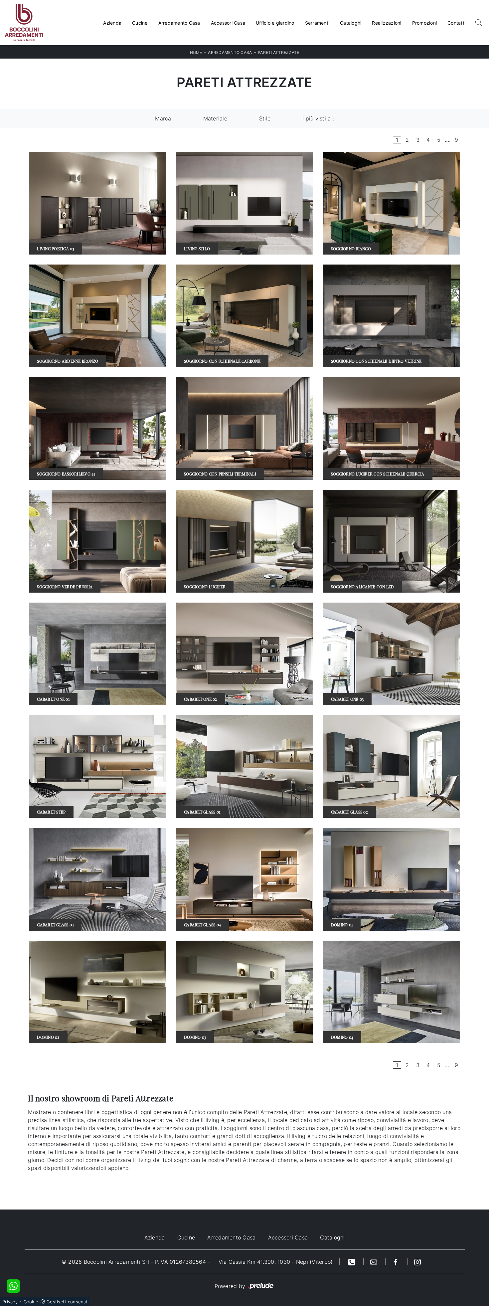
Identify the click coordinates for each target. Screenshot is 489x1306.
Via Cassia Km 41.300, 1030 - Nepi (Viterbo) (276, 1261)
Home (196, 52)
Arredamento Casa (179, 23)
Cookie (31, 1301)
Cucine (140, 23)
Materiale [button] (215, 118)
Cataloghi (350, 23)
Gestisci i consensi (67, 1301)
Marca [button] (163, 118)
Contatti (456, 23)
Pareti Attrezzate (278, 52)
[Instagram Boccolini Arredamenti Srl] (417, 1261)
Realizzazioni (386, 23)
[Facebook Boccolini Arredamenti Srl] (397, 1261)
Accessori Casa (228, 23)
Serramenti (317, 23)
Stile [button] (264, 118)
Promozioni (424, 23)
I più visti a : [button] (318, 118)
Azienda (112, 23)
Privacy (10, 1301)
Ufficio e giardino (275, 23)
